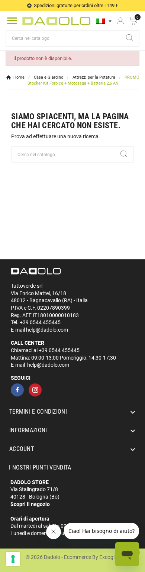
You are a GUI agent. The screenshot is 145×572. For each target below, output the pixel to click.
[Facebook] (17, 389)
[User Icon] (120, 21)
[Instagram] (35, 389)
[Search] (129, 37)
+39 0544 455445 (40, 322)
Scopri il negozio (30, 504)
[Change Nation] (104, 21)
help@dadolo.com (47, 330)
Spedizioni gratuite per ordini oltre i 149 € (76, 5)
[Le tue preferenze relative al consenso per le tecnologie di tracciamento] (13, 559)
